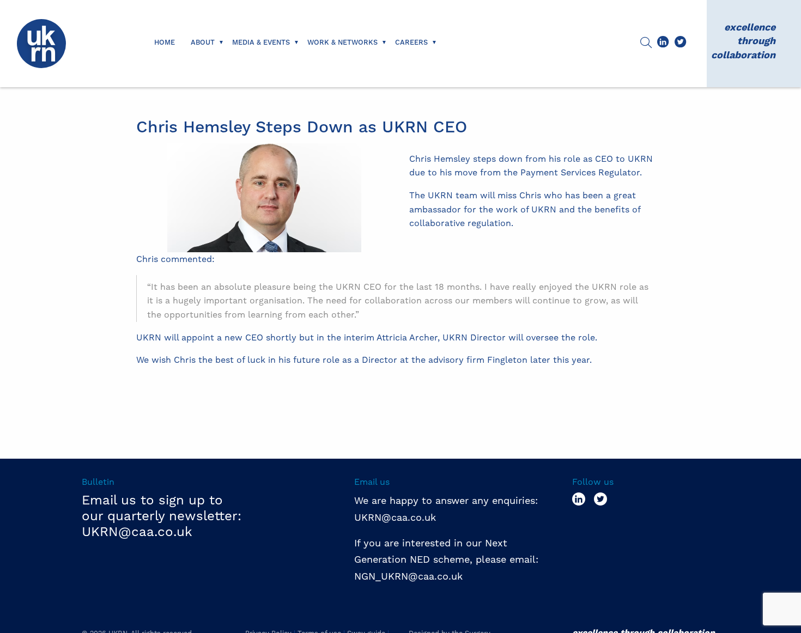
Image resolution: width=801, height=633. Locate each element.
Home (164, 42)
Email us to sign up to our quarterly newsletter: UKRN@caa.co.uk (161, 515)
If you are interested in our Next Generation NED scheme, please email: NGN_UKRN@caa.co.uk (448, 559)
